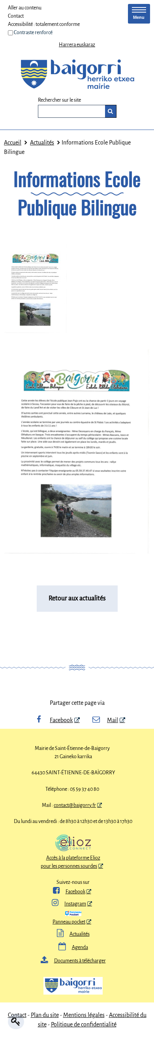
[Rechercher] (110, 111)
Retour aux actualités (77, 598)
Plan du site (45, 1015)
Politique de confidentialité (83, 1024)
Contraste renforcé (33, 32)
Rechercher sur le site (59, 100)
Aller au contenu (24, 8)
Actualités (42, 142)
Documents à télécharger (73, 961)
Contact (16, 16)
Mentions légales (84, 1015)
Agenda (73, 947)
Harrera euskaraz (77, 45)
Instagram (69, 904)
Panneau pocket (69, 922)
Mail (112, 720)
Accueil (12, 142)
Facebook (61, 720)
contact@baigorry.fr (75, 805)
